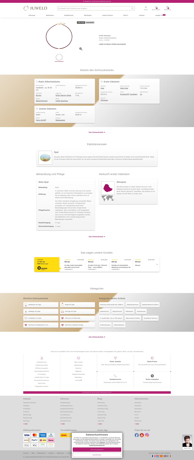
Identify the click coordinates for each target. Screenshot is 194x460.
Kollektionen (68, 15)
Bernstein (138, 412)
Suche (133, 8)
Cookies (51, 453)
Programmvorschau (78, 374)
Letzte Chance (107, 15)
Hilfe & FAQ (41, 383)
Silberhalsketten (119, 325)
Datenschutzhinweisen (96, 445)
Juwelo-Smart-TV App (41, 377)
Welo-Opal (124, 88)
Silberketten (129, 311)
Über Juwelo (78, 362)
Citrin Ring (101, 412)
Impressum (60, 453)
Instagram (147, 435)
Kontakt (69, 453)
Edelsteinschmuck (132, 305)
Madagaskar (60, 120)
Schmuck (32, 15)
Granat (137, 418)
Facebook (137, 435)
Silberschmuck (117, 311)
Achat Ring (101, 403)
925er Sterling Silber (63, 95)
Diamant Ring (102, 415)
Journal (77, 380)
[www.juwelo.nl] (157, 456)
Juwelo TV (160, 15)
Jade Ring (101, 421)
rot (141, 94)
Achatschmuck (65, 403)
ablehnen (102, 442)
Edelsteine (50, 15)
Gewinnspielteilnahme (41, 371)
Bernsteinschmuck (66, 412)
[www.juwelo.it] (169, 456)
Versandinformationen (41, 380)
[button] (146, 8)
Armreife (26, 412)
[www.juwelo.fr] (153, 456)
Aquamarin (138, 409)
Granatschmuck (65, 421)
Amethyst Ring (102, 406)
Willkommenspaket (41, 368)
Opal (102, 88)
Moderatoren (78, 365)
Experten (78, 368)
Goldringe (26, 421)
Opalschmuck (104, 311)
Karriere (25, 453)
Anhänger (26, 406)
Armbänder (27, 409)
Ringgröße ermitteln (41, 386)
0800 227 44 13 (122, 382)
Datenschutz (41, 453)
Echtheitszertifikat (42, 365)
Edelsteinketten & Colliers (150, 305)
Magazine (78, 371)
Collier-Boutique (105, 325)
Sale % (125, 15)
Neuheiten (88, 15)
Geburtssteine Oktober (133, 318)
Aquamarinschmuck (67, 409)
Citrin (136, 415)
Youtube (142, 435)
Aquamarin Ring (103, 409)
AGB (32, 453)
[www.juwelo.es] (161, 456)
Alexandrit (138, 403)
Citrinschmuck (65, 415)
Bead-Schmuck (41, 101)
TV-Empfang (42, 374)
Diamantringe (27, 418)
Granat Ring (101, 418)
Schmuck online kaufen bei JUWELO (111, 305)
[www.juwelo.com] (165, 456)
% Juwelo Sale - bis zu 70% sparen (111, 318)
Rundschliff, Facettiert (128, 94)
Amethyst (138, 406)
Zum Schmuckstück (96, 132)
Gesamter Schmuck (29, 403)
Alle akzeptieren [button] (97, 450)
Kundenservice (41, 362)
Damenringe (27, 415)
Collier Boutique (62, 101)
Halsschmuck (141, 311)
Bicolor (38, 95)
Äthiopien (104, 100)
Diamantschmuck (66, 418)
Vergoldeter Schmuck (150, 318)
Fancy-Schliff (41, 120)
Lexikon (142, 15)
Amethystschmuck (66, 406)
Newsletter (78, 377)
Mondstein (138, 421)
